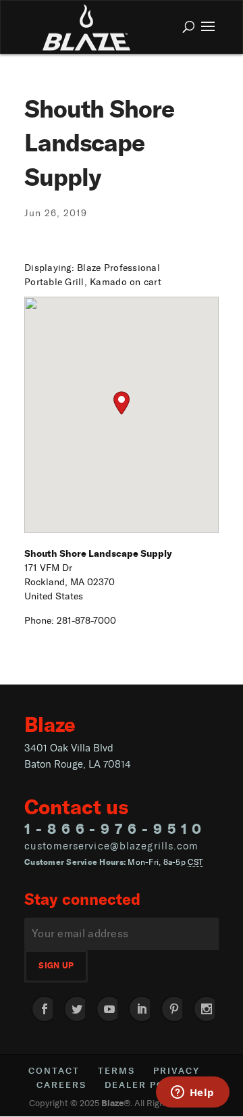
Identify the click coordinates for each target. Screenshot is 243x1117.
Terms (116, 1071)
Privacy (176, 1071)
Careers (61, 1085)
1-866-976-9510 (115, 828)
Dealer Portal (148, 1085)
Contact (54, 1071)
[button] (121, 403)
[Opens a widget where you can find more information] (192, 1093)
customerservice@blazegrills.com (111, 846)
